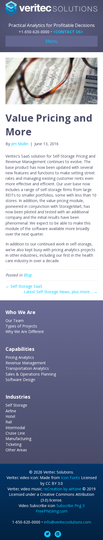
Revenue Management (25, 362)
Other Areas (16, 449)
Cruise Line (15, 433)
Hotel (10, 416)
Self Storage (16, 405)
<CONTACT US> (68, 31)
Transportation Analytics (27, 368)
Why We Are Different (24, 331)
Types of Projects (21, 326)
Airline (10, 410)
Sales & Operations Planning (30, 374)
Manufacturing (18, 438)
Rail (8, 421)
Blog (28, 275)
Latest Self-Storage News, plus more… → (61, 291)
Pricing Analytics (19, 357)
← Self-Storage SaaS (23, 286)
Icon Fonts (70, 477)
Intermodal (15, 427)
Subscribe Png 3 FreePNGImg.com (60, 508)
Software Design (20, 379)
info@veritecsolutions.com (67, 522)
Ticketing (13, 444)
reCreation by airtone (62, 488)
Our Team (14, 320)
